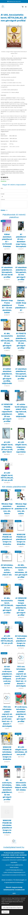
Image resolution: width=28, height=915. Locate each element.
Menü (25, 6)
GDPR (14, 893)
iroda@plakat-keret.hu (13, 847)
